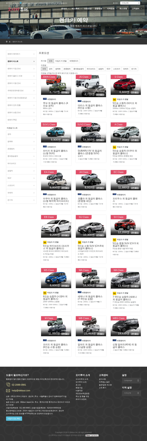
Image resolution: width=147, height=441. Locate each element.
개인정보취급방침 (82, 393)
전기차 (10, 200)
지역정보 (111, 8)
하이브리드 (12, 163)
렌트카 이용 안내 (14, 83)
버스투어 (76, 8)
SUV (9, 178)
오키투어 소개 (81, 382)
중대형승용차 (13, 156)
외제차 (10, 193)
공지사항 (102, 379)
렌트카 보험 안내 (14, 113)
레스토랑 (124, 8)
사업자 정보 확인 (14, 419)
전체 (50, 61)
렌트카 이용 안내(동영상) (17, 98)
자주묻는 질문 (104, 382)
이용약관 (79, 391)
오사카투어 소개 (82, 379)
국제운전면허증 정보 (16, 91)
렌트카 (64, 8)
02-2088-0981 (19, 385)
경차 (9, 134)
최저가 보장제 (81, 399)
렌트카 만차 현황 (14, 105)
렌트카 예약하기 (14, 54)
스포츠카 (11, 185)
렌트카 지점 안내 (14, 69)
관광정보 (99, 8)
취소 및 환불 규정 (82, 396)
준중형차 (11, 149)
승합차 (10, 171)
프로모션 (88, 8)
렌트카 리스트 (17, 41)
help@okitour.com (21, 390)
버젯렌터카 (74, 61)
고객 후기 (102, 388)
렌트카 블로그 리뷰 (15, 76)
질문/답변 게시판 (105, 385)
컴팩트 (10, 141)
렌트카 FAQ (12, 120)
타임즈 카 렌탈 (61, 61)
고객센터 (136, 8)
